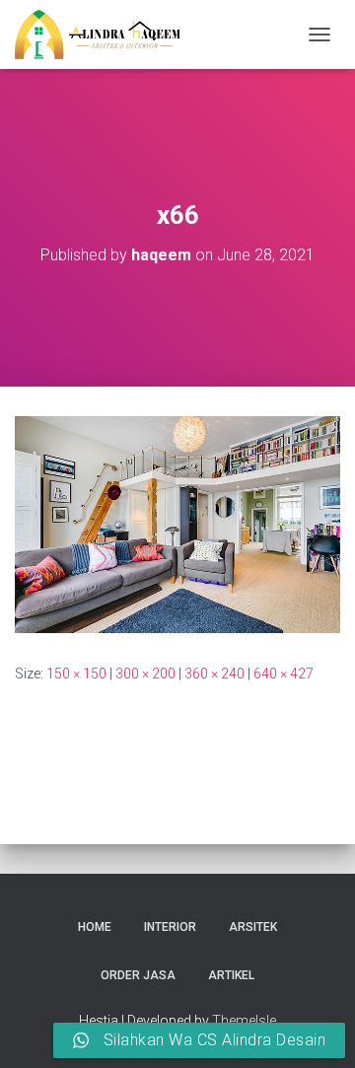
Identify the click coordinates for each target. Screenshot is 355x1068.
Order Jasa (138, 975)
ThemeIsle (244, 1021)
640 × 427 (283, 673)
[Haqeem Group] (105, 34)
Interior (170, 927)
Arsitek (253, 927)
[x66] (177, 524)
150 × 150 (76, 673)
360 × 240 (214, 673)
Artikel (231, 975)
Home (94, 927)
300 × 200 (145, 673)
